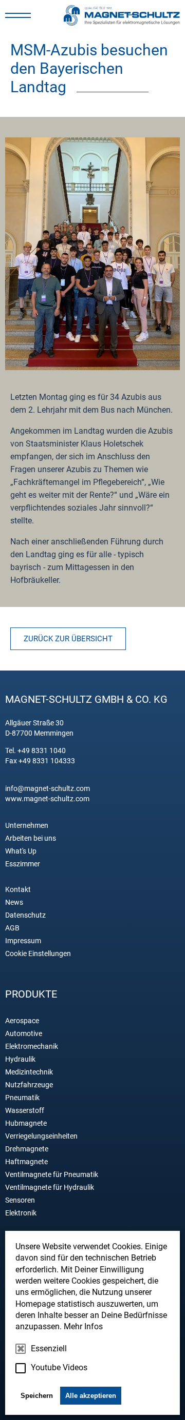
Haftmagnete (26, 1162)
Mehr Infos (83, 1326)
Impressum (23, 941)
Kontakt (18, 889)
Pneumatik (22, 1097)
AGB (12, 928)
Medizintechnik (29, 1072)
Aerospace (22, 1021)
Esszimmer (22, 864)
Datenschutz (25, 915)
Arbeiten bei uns (30, 838)
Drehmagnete (26, 1149)
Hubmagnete (26, 1123)
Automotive (23, 1033)
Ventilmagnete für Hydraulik (49, 1187)
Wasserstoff (24, 1110)
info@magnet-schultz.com (47, 788)
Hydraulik (20, 1059)
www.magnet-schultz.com (47, 799)
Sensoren (20, 1200)
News (14, 902)
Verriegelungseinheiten (41, 1136)
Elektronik (20, 1213)
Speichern (37, 1395)
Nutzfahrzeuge (29, 1085)
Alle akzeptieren (90, 1395)
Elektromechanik (31, 1046)
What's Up (20, 851)
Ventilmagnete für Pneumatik (51, 1174)
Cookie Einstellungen (38, 953)
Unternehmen (26, 825)
